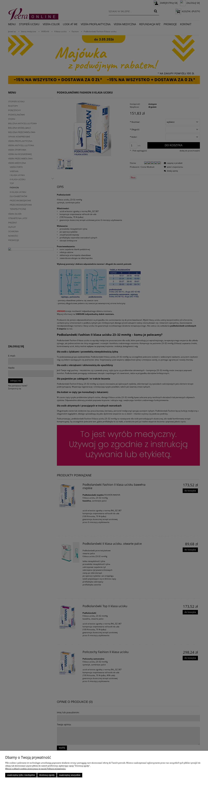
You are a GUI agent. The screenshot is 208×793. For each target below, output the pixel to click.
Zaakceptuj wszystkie (69, 775)
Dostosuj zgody (47, 775)
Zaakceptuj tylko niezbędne (21, 775)
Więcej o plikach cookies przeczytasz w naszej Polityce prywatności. (35, 768)
